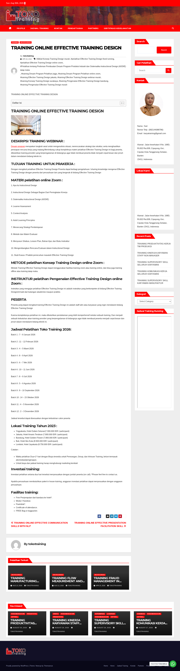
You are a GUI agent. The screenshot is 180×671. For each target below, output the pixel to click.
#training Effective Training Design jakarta (38, 77)
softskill (14, 617)
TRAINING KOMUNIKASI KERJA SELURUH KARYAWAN (152, 623)
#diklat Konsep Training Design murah (53, 59)
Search (141, 41)
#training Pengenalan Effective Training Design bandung (83, 81)
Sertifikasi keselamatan (117, 28)
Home (106, 666)
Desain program (18, 146)
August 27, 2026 (146, 628)
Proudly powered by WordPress (17, 666)
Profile (21, 28)
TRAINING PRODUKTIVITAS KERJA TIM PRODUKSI (26, 623)
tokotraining (28, 56)
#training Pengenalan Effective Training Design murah (43, 85)
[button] (173, 28)
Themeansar (48, 666)
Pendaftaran (75, 28)
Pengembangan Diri (18, 613)
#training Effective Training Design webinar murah (79, 77)
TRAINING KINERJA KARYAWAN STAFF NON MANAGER (66, 623)
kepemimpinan (100, 613)
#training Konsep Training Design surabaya (39, 81)
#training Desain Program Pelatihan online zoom (79, 74)
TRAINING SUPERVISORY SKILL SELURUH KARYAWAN (110, 623)
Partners (93, 28)
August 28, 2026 (104, 628)
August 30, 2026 (20, 628)
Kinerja (56, 613)
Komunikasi (141, 613)
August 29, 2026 (62, 628)
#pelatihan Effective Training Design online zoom (41, 63)
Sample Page (169, 666)
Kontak (58, 28)
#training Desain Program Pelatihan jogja (39, 74)
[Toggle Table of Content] (121, 103)
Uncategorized (25, 42)
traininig (15, 42)
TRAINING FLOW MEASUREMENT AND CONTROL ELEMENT (67, 581)
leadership (111, 613)
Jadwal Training (39, 28)
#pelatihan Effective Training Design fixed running (92, 59)
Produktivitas (32, 613)
